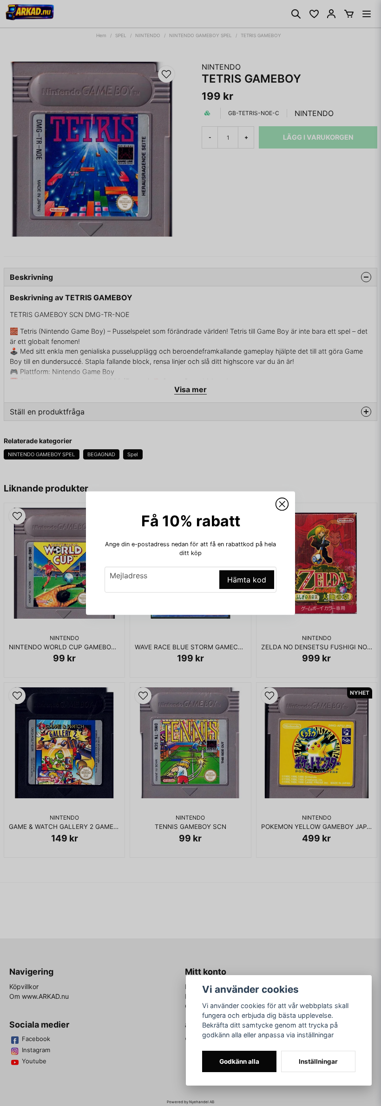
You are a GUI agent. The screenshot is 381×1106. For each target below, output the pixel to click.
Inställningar (318, 1061)
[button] (282, 504)
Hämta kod (246, 579)
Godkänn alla (239, 1061)
